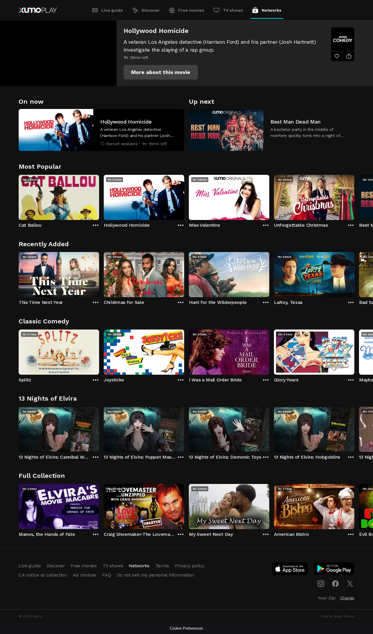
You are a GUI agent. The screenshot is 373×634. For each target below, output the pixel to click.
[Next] (354, 196)
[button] (161, 72)
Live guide (112, 10)
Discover (151, 10)
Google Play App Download (334, 570)
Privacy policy (189, 565)
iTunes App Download (290, 570)
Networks (271, 10)
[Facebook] (335, 583)
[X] (350, 583)
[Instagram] (320, 583)
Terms (162, 565)
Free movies (191, 10)
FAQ (106, 575)
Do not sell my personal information (155, 575)
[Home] (38, 10)
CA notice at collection (43, 575)
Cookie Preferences (186, 628)
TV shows (233, 10)
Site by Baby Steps (337, 616)
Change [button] (347, 598)
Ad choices (84, 575)
